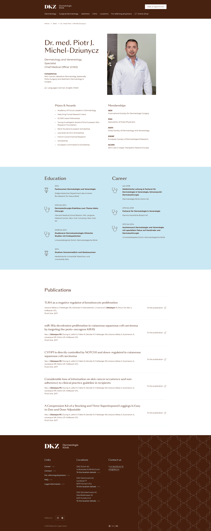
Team (55, 24)
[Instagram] (58, 518)
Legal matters (62, 526)
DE (113, 526)
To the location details (86, 472)
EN (117, 526)
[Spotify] (62, 518)
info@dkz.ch (113, 469)
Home (47, 24)
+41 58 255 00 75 (116, 467)
